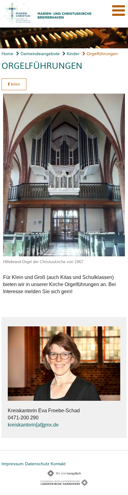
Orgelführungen (101, 53)
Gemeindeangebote (39, 53)
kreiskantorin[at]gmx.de (33, 424)
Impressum (13, 463)
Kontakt (58, 463)
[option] (64, 38)
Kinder (73, 53)
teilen (15, 84)
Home (7, 53)
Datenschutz (37, 463)
